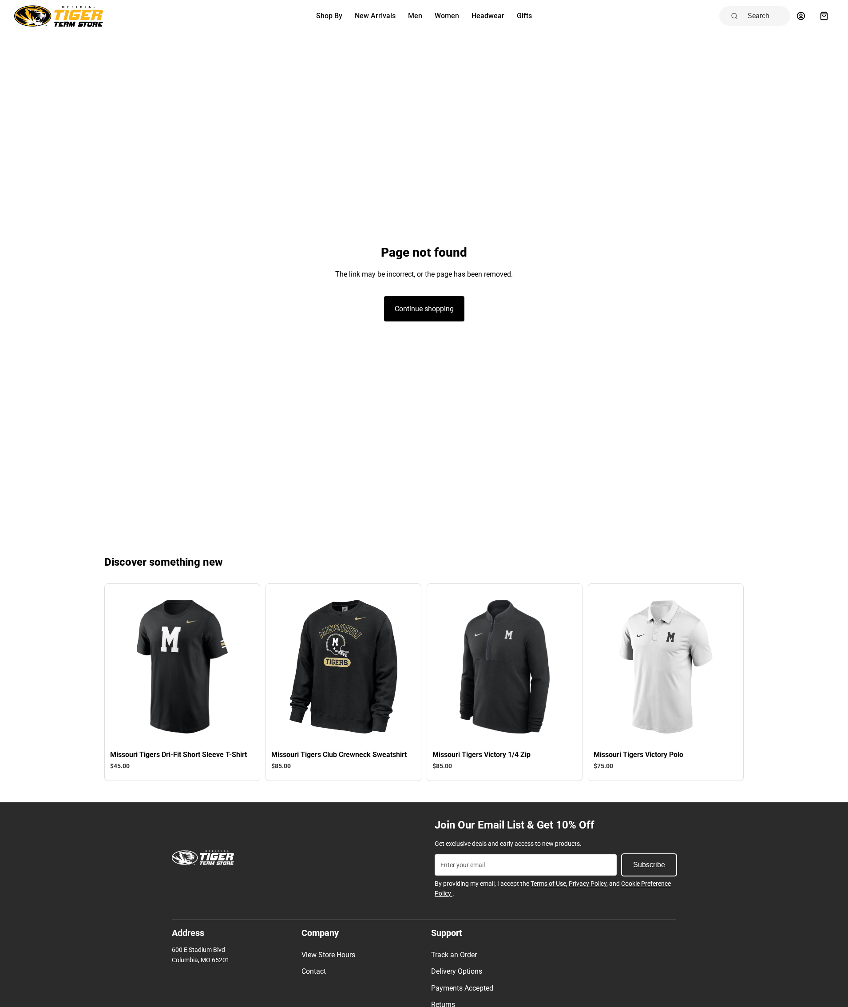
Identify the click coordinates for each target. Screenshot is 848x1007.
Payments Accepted (462, 988)
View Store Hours (328, 955)
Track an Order (454, 955)
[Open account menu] (801, 16)
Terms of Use (548, 883)
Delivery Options (456, 971)
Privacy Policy (587, 883)
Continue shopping (424, 309)
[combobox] (766, 16)
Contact (313, 971)
